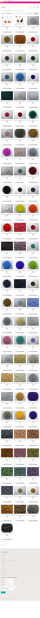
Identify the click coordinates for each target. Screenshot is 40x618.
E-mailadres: (3, 584)
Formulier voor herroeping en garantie (8, 560)
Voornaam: (3, 579)
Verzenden (3, 572)
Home (3, 564)
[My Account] (35, 7)
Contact (3, 556)
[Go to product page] (7, 20)
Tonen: (30, 13)
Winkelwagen (4, 574)
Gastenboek (4, 562)
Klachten (3, 566)
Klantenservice (4, 568)
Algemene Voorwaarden (5, 554)
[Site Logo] (3, 7)
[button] (30, 7)
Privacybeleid (4, 570)
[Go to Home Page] (1, 10)
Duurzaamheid (4, 558)
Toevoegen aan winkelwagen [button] (7, 32)
